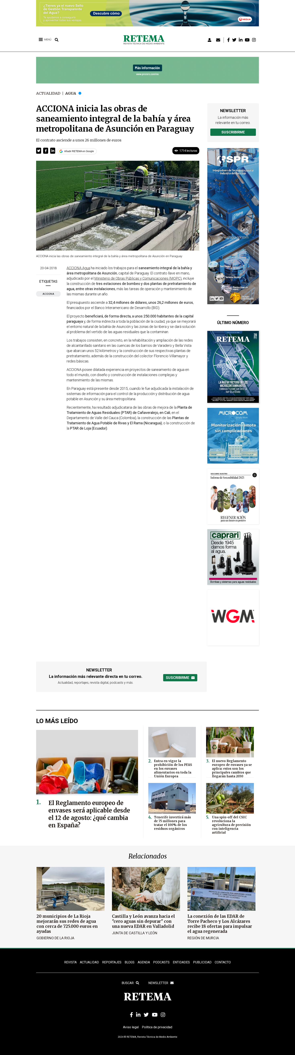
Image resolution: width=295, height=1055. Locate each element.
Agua (70, 93)
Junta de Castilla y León (134, 933)
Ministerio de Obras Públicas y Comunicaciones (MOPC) (138, 278)
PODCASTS (161, 962)
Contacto (223, 962)
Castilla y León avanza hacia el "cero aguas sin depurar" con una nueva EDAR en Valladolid (143, 921)
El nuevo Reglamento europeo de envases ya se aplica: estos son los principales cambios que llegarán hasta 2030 (232, 768)
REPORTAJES (111, 962)
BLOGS (129, 962)
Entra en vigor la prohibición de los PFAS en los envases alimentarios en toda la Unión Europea (173, 768)
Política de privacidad (157, 1027)
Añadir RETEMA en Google (79, 151)
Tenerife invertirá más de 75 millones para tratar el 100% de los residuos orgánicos (172, 823)
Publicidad (202, 962)
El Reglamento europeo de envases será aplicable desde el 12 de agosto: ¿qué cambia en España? (89, 814)
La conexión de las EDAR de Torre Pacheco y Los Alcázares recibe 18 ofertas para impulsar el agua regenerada (219, 924)
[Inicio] (145, 40)
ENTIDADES (181, 962)
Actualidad (48, 93)
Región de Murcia (203, 938)
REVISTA (70, 962)
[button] (38, 151)
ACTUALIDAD (89, 962)
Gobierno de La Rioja (55, 938)
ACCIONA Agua (78, 268)
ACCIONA (48, 293)
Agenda (144, 962)
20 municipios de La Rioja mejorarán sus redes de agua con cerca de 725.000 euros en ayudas (67, 924)
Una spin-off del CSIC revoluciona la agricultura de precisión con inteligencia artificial (231, 824)
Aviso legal (131, 1027)
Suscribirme (233, 132)
